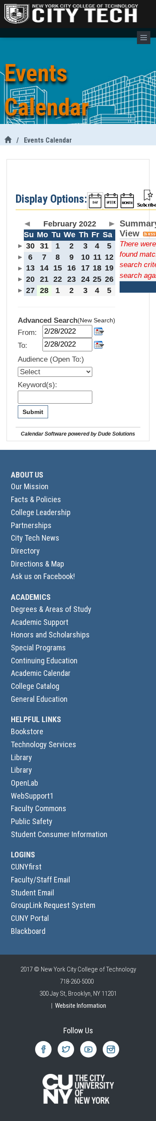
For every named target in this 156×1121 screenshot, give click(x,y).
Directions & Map (37, 563)
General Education (39, 699)
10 (85, 257)
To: (22, 345)
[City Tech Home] (7, 140)
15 (57, 268)
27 (30, 290)
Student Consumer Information (59, 834)
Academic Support (39, 622)
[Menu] (143, 37)
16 (71, 268)
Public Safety (31, 821)
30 (30, 246)
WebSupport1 (32, 795)
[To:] (99, 343)
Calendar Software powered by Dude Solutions (78, 433)
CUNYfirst (26, 866)
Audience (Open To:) (51, 359)
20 (30, 279)
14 (44, 268)
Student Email (32, 892)
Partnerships (31, 525)
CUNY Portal (30, 918)
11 (97, 257)
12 (109, 257)
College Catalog (35, 686)
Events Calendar (48, 140)
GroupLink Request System (53, 905)
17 (85, 268)
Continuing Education (44, 660)
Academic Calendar (41, 673)
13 (30, 268)
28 (44, 290)
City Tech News (35, 537)
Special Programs (38, 647)
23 (71, 279)
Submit (33, 411)
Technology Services (43, 744)
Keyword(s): (37, 385)
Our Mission (30, 486)
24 (85, 279)
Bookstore (27, 731)
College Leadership (41, 512)
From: (27, 332)
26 (109, 279)
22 (57, 279)
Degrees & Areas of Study (51, 609)
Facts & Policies (36, 499)
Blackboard (28, 931)
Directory (25, 550)
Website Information (80, 1006)
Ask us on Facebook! (43, 576)
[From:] (99, 330)
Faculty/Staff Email (40, 879)
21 (44, 279)
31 (44, 246)
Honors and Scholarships (50, 634)
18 (97, 268)
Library (21, 757)
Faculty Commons (38, 808)
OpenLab (24, 782)
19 (109, 268)
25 (97, 279)
